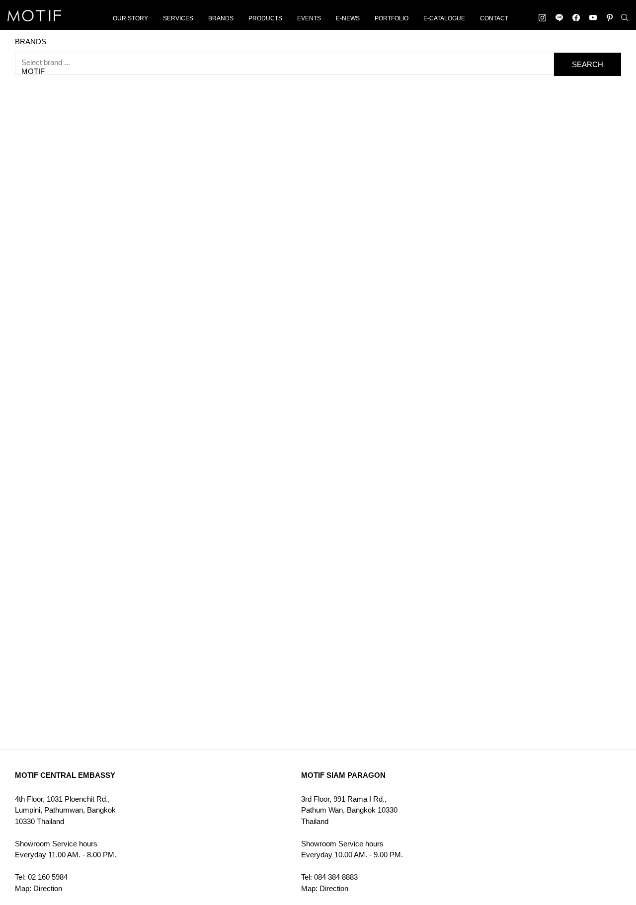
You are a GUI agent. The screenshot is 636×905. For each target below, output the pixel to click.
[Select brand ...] (284, 62)
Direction (47, 888)
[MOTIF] (284, 71)
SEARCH (587, 64)
